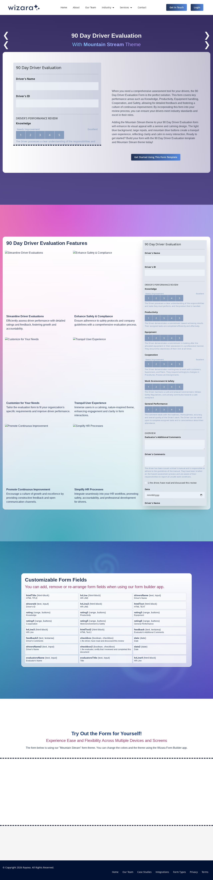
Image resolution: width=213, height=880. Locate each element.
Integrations (162, 872)
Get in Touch (177, 7)
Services (124, 7)
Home (64, 7)
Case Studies (144, 872)
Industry (106, 7)
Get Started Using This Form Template (155, 157)
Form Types (179, 872)
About (76, 7)
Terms (205, 872)
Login (197, 7)
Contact (142, 7)
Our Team (90, 7)
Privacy (194, 872)
